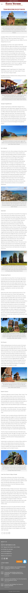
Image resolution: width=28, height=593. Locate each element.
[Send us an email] (4, 558)
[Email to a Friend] (7, 533)
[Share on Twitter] (4, 533)
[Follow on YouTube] (7, 558)
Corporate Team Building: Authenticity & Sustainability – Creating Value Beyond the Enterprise (13, 573)
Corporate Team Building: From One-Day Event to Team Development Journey (15, 579)
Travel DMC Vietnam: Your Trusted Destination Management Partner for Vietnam (15, 567)
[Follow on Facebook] (2, 558)
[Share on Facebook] (2, 533)
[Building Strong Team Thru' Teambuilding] (14, 4)
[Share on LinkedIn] (9, 533)
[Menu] (2, 4)
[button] (25, 561)
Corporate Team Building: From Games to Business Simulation (13, 585)
